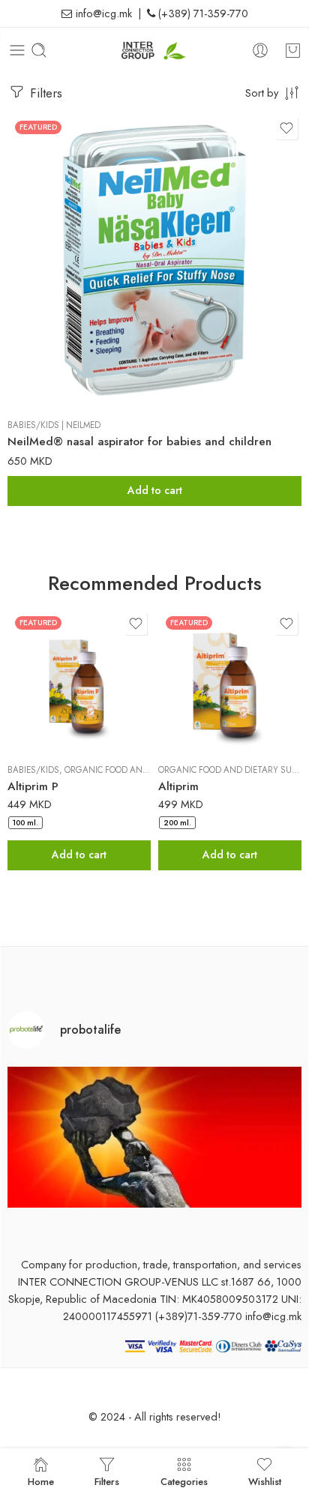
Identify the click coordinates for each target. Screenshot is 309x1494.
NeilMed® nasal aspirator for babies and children (140, 441)
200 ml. (177, 822)
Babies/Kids (33, 425)
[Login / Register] (260, 50)
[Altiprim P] (79, 680)
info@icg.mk (102, 13)
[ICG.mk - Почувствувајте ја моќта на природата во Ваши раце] (155, 50)
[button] (155, 491)
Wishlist (264, 1481)
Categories (184, 1481)
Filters (44, 93)
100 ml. (25, 822)
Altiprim (178, 786)
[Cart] (293, 50)
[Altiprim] (230, 680)
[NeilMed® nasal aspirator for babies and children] (155, 260)
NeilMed (83, 425)
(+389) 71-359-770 (201, 13)
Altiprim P (33, 786)
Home (41, 1481)
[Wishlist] (286, 128)
